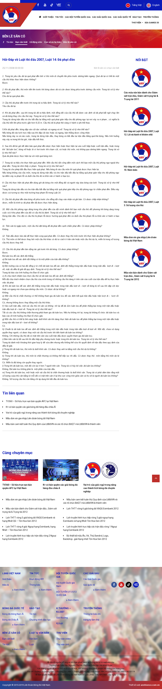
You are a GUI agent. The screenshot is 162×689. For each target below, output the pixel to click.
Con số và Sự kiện (52, 42)
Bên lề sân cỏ (69, 42)
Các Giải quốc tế (122, 17)
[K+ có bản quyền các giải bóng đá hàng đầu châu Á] (61, 470)
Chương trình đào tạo (39, 619)
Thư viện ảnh (62, 644)
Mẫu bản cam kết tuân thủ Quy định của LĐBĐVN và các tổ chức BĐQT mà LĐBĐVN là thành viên (53, 424)
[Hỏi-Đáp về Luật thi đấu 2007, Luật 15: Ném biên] (142, 152)
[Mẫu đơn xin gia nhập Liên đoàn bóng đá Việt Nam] (142, 222)
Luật (31, 644)
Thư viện (137, 22)
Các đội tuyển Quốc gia (77, 17)
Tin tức (59, 17)
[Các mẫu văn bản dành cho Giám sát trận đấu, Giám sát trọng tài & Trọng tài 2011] (142, 78)
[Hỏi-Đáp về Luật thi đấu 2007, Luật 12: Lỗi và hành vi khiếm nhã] (142, 116)
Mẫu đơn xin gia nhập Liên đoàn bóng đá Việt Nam (30, 418)
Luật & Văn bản (39, 632)
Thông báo (34, 585)
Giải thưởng (62, 617)
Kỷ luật (59, 623)
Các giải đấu (91, 573)
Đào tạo (137, 17)
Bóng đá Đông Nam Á (13, 614)
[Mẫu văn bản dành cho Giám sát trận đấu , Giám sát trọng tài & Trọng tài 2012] (142, 258)
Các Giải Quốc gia (101, 17)
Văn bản (33, 638)
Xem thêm (19, 589)
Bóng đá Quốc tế (13, 608)
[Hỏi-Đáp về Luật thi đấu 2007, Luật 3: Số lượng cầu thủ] (142, 187)
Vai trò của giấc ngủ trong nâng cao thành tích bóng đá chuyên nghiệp (40, 412)
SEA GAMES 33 (152, 22)
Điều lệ (5, 585)
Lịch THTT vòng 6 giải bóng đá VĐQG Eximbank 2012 (92, 508)
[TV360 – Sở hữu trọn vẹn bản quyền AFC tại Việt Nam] (20, 470)
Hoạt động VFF (36, 579)
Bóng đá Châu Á (10, 619)
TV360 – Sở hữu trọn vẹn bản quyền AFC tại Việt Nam (32, 401)
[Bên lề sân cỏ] (3, 42)
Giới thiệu (48, 17)
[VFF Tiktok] (51, 5)
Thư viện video (63, 638)
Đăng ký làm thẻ (91, 619)
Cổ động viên (35, 42)
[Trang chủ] (40, 17)
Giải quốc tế (89, 585)
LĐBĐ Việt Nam (11, 573)
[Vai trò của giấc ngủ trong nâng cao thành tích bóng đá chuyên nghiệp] (101, 470)
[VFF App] (58, 5)
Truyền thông (151, 17)
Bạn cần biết (21, 42)
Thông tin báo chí (91, 614)
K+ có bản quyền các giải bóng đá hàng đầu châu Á (31, 407)
